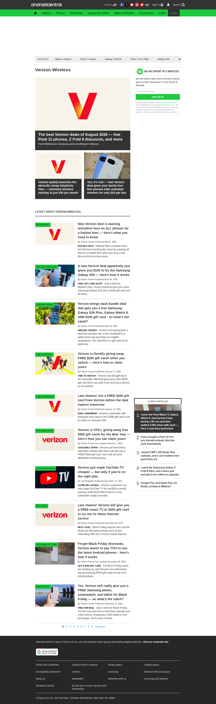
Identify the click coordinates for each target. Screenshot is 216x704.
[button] (179, 4)
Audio (161, 13)
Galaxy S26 (163, 59)
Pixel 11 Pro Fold (139, 59)
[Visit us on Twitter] (127, 5)
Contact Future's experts (85, 664)
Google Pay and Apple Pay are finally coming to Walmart (159, 485)
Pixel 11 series (88, 59)
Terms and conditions (47, 664)
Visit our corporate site (155, 641)
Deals (173, 13)
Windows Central (45, 685)
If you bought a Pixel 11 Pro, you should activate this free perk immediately (158, 440)
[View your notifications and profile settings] (168, 5)
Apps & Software (124, 13)
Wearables (76, 13)
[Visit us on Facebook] (122, 5)
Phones (60, 13)
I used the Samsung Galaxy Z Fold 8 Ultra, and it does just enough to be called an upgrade (160, 471)
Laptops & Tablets (98, 13)
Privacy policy (115, 664)
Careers (76, 671)
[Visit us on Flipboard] (142, 5)
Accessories (146, 13)
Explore (46, 13)
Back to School (63, 59)
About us (40, 678)
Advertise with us (117, 678)
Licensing (113, 671)
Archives (100, 626)
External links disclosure (157, 671)
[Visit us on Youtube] (132, 5)
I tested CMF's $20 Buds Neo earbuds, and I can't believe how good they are (160, 456)
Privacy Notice (169, 105)
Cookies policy (151, 664)
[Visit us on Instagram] (137, 5)
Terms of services (166, 102)
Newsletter (77, 678)
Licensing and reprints (156, 678)
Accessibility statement (48, 671)
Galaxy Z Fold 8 (113, 59)
